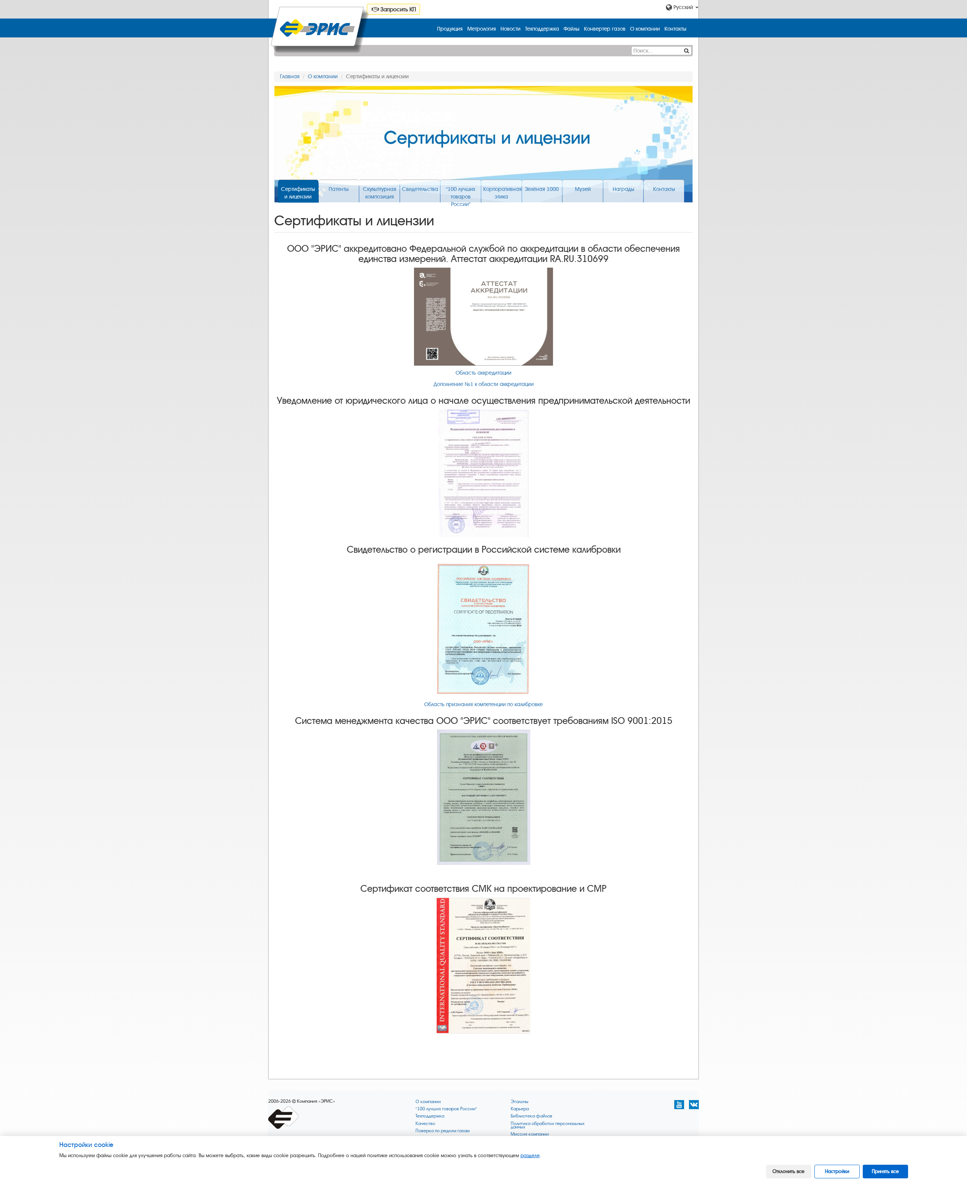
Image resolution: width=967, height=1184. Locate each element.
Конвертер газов (605, 29)
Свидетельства (420, 189)
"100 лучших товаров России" (460, 194)
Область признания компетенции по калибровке (483, 704)
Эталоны (519, 1101)
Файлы (571, 29)
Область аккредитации (483, 373)
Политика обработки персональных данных (547, 1125)
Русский (683, 7)
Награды (623, 189)
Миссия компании (530, 1134)
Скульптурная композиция (379, 193)
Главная (290, 76)
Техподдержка (542, 29)
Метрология (481, 29)
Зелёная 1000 (542, 189)
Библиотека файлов (531, 1116)
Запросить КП (397, 9)
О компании (645, 29)
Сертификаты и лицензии (298, 193)
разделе (530, 1155)
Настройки (837, 1171)
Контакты (675, 29)
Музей (583, 189)
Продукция (450, 29)
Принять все (885, 1171)
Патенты (339, 189)
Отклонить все (788, 1171)
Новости (510, 29)
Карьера (520, 1109)
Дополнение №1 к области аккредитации (484, 384)
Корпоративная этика (502, 193)
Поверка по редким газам (443, 1131)
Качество (425, 1123)
